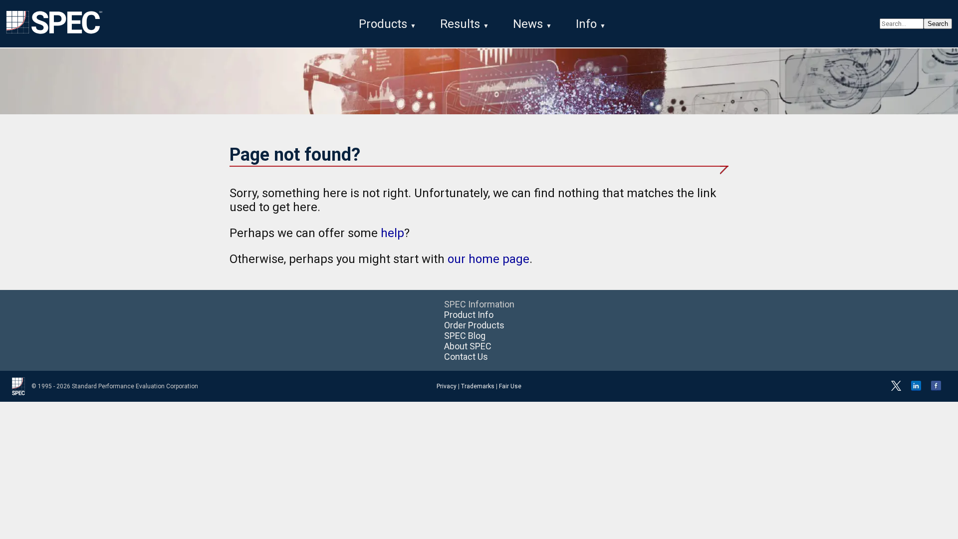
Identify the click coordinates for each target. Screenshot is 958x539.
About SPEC (467, 346)
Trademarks (477, 386)
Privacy (447, 386)
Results (460, 24)
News (528, 24)
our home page (488, 259)
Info (586, 24)
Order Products (474, 325)
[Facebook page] (936, 388)
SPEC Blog (464, 335)
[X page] (896, 388)
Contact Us (466, 356)
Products (383, 24)
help (392, 233)
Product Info (468, 314)
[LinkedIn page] (916, 388)
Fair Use (510, 386)
